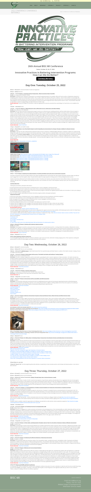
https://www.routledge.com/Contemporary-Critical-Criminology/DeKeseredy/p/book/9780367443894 (59, 308)
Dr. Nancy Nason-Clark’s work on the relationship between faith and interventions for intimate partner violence (32, 222)
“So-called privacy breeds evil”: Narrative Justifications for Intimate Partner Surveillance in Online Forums (31, 352)
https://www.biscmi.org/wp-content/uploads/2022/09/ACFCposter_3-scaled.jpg (32, 159)
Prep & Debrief (13, 293)
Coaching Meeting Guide (15, 286)
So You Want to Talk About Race (16, 219)
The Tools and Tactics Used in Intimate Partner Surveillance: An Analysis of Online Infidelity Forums (30, 355)
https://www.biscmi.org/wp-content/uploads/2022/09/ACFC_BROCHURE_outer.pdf (36, 157)
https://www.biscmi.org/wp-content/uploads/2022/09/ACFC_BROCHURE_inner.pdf (36, 155)
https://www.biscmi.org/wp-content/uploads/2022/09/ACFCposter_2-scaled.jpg (32, 158)
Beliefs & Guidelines (14, 288)
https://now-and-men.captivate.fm (68, 397)
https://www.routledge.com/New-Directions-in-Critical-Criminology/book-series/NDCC (60, 331)
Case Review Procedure (15, 289)
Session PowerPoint (23, 124)
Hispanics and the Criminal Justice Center (30, 208)
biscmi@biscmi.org (46, 0)
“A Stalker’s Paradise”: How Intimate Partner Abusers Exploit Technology (24, 354)
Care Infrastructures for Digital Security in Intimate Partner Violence (23, 357)
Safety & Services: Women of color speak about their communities (42, 211)
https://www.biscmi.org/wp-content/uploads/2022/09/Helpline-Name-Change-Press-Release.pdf (40, 154)
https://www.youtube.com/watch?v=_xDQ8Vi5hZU (27, 141)
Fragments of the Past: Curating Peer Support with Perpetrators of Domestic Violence (27, 350)
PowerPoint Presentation (24, 285)
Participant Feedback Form (15, 292)
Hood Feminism (13, 218)
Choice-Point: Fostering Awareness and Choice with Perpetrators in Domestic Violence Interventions (30, 358)
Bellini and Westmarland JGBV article (17, 348)
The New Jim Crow (14, 216)
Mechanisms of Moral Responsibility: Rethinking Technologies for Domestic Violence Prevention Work (30, 351)
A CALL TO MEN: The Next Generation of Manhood (20, 417)
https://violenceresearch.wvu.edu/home (39, 307)
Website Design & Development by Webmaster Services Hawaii (69, 485)
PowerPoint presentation (24, 266)
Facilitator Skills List (14, 291)
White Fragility (13, 221)
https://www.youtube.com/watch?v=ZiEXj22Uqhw (28, 418)
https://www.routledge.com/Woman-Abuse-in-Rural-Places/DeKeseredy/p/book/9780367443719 (48, 310)
